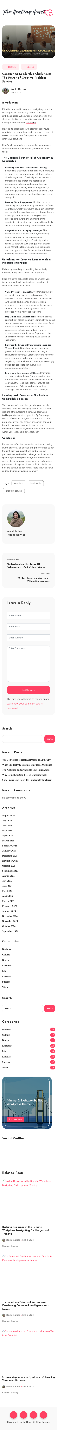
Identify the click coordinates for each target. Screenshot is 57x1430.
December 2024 (10, 916)
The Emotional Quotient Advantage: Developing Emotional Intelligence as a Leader (25, 1306)
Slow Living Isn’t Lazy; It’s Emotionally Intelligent (27, 780)
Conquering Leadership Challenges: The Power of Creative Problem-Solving (26, 78)
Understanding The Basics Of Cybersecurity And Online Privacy (26, 565)
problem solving (14, 490)
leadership (36, 483)
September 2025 (10, 871)
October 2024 (8, 926)
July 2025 (7, 881)
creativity (19, 483)
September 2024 (10, 931)
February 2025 (9, 906)
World (5, 987)
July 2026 (7, 820)
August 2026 (8, 815)
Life (4, 971)
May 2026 (7, 830)
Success (30, 67)
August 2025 (8, 876)
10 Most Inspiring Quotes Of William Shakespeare (33, 579)
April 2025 (7, 896)
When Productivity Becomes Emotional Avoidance (27, 765)
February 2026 (9, 845)
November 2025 (10, 861)
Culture (6, 954)
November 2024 (10, 921)
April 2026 (7, 835)
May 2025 (7, 891)
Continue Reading (10, 1246)
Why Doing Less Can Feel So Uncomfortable (24, 775)
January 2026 (9, 850)
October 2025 (8, 866)
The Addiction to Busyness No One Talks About (25, 770)
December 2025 (10, 855)
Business (12, 67)
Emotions (7, 965)
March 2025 (8, 901)
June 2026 (7, 825)
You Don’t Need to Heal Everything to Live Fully (26, 760)
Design (5, 960)
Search (7, 728)
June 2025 (7, 886)
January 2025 (9, 911)
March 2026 (8, 840)
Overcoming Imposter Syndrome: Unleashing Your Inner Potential (28, 1379)
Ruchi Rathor (19, 89)
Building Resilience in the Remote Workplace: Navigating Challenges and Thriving (25, 1230)
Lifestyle (6, 976)
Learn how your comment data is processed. (25, 706)
